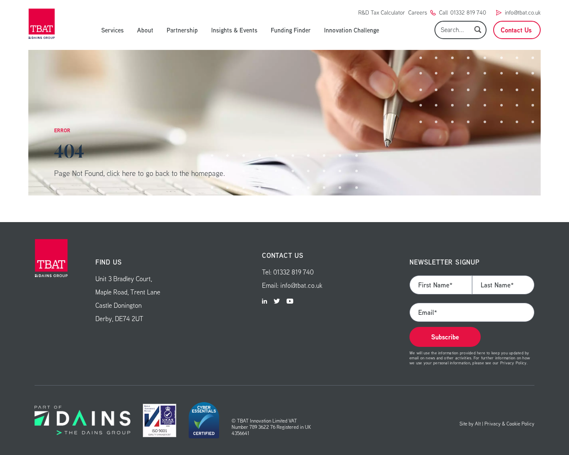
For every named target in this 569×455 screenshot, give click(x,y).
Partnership (182, 30)
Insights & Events (234, 30)
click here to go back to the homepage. (166, 173)
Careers (417, 12)
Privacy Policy (513, 362)
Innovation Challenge (351, 30)
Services (112, 30)
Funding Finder (291, 30)
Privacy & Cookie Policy (509, 423)
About (145, 30)
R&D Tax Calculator (381, 12)
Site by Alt (470, 423)
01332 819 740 (468, 12)
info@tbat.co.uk (523, 12)
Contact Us (516, 30)
